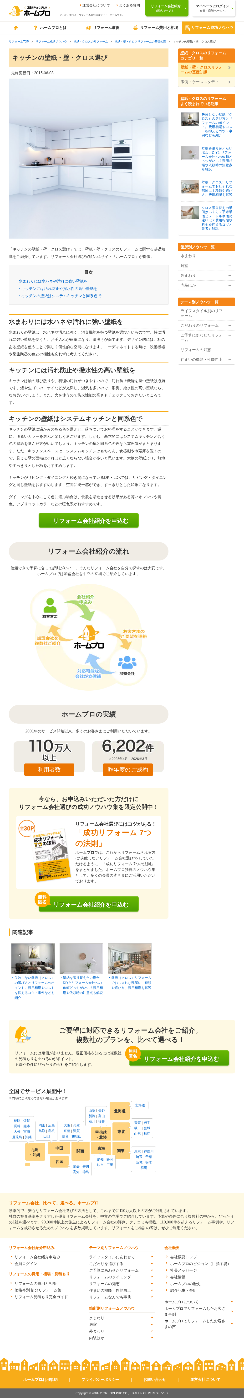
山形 (137, 1134)
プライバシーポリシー (100, 1379)
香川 (85, 1166)
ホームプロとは (53, 28)
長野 (101, 1110)
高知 (76, 1172)
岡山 (42, 1125)
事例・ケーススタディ (200, 82)
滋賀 (76, 1131)
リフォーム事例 (106, 28)
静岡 (110, 1159)
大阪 (67, 1125)
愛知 (100, 1159)
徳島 (85, 1172)
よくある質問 (129, 5)
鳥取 (42, 1131)
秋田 (137, 1128)
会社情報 (177, 1277)
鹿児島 (17, 1137)
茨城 (139, 1162)
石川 (92, 1121)
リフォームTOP (19, 41)
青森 (137, 1123)
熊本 (26, 1126)
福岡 (17, 1120)
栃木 (148, 1162)
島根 (51, 1131)
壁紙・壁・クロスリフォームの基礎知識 (140, 41)
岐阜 (100, 1165)
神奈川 (149, 1151)
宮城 (147, 1128)
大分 (17, 1131)
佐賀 (26, 1120)
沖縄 (28, 1137)
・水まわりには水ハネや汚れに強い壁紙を (51, 281)
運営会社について (96, 5)
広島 (51, 1125)
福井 (101, 1121)
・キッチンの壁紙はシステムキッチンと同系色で (59, 296)
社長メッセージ (183, 1270)
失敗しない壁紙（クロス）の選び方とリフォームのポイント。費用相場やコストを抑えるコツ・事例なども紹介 (35, 988)
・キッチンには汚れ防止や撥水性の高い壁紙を (57, 289)
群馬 (144, 1168)
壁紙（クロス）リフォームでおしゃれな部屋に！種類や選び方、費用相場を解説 (131, 983)
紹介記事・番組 (183, 1290)
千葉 (148, 1157)
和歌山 (76, 1136)
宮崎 (26, 1131)
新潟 (92, 1116)
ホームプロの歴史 (185, 1284)
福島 (147, 1134)
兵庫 (76, 1125)
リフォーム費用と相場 (159, 28)
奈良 (65, 1136)
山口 (46, 1136)
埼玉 (139, 1157)
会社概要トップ (183, 1257)
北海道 (140, 1105)
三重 (110, 1165)
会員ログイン (26, 1264)
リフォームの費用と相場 (35, 1283)
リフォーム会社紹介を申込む (91, 521)
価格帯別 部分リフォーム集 (38, 1290)
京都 (67, 1131)
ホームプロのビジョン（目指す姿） (200, 1264)
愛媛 (76, 1166)
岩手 (147, 1123)
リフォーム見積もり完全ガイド (41, 1297)
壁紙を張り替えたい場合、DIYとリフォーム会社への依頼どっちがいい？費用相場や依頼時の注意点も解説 (83, 985)
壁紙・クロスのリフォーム (91, 41)
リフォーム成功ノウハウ (212, 28)
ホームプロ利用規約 (40, 1379)
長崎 (17, 1126)
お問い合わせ (154, 1379)
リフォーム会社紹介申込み (37, 1257)
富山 (101, 1116)
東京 (137, 1151)
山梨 (92, 1110)
